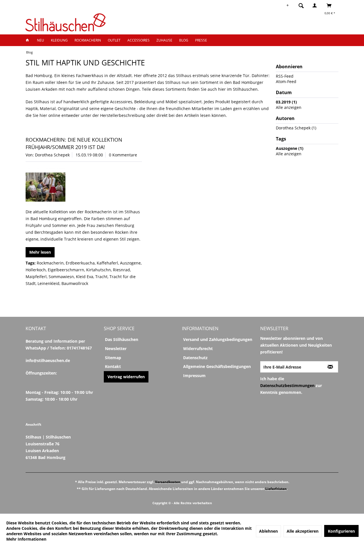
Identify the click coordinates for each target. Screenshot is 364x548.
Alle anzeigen (288, 107)
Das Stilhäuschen (121, 339)
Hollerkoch (36, 269)
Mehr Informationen (26, 539)
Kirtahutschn (98, 269)
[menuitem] (303, 5)
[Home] (29, 40)
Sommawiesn (61, 276)
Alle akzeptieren (302, 531)
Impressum (194, 375)
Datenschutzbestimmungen (287, 385)
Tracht (101, 276)
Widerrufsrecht (198, 348)
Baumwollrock (74, 283)
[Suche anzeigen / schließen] (301, 5)
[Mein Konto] (316, 5)
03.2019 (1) (286, 102)
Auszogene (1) (289, 148)
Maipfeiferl (36, 276)
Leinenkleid (48, 283)
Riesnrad (121, 269)
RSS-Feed (284, 76)
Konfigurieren (341, 531)
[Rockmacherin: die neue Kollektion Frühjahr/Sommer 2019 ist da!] (84, 187)
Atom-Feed (286, 81)
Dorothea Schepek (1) (296, 128)
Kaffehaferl (107, 263)
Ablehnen (268, 531)
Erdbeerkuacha (80, 263)
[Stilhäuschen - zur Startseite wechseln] (66, 22)
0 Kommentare (123, 155)
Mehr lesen (40, 252)
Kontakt (113, 366)
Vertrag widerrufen (126, 376)
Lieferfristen (276, 488)
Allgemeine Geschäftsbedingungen (217, 366)
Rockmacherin (50, 263)
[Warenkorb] (330, 5)
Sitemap (113, 357)
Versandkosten (167, 481)
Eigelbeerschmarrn (66, 269)
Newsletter (116, 348)
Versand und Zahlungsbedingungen (217, 339)
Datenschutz (195, 357)
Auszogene (130, 263)
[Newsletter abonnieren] (330, 367)
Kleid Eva (84, 276)
